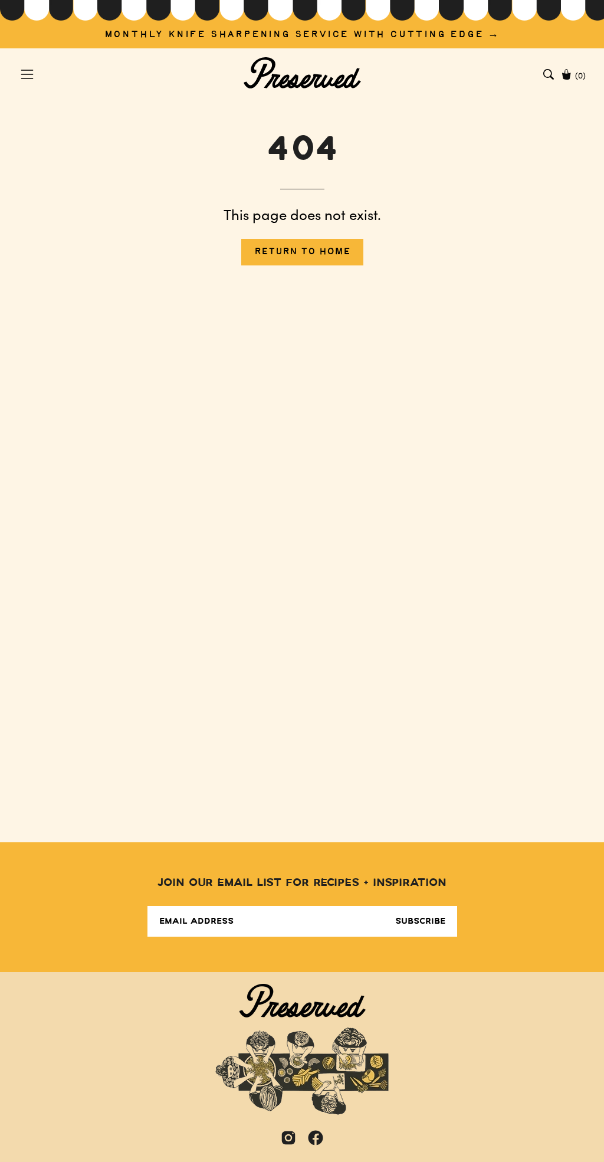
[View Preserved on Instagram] (288, 1138)
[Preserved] (302, 74)
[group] (302, 24)
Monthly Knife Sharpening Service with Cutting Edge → (302, 34)
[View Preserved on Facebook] (315, 1138)
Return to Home (302, 252)
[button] (548, 74)
